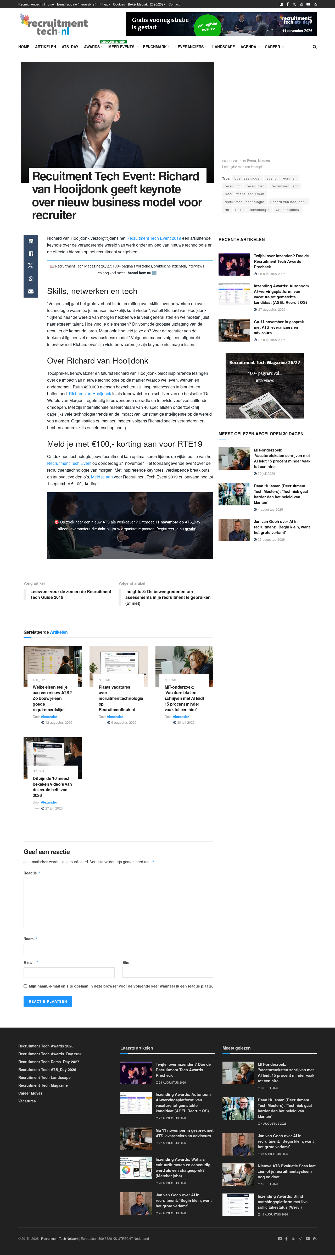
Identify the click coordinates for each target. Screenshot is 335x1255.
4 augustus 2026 (270, 509)
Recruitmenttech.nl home (36, 4)
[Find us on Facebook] (288, 4)
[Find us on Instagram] (301, 4)
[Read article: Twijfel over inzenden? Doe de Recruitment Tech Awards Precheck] (234, 264)
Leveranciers (189, 46)
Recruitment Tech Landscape (44, 1077)
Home (23, 46)
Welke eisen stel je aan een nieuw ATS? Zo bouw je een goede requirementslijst (52, 698)
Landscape (223, 46)
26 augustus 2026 (172, 1182)
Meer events (121, 46)
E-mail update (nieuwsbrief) (76, 4)
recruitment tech (285, 186)
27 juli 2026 (53, 808)
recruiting (233, 186)
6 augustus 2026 (123, 722)
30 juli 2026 (185, 722)
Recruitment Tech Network (60, 1238)
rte (227, 209)
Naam (30, 938)
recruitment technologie (244, 201)
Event (251, 160)
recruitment (256, 186)
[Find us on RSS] (315, 4)
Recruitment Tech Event (244, 194)
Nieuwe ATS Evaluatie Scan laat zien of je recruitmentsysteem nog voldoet (287, 1171)
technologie (260, 209)
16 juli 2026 (269, 1184)
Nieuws (264, 160)
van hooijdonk (287, 209)
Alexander (49, 716)
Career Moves (30, 1093)
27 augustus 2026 (172, 1118)
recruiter (289, 178)
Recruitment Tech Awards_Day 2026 (50, 1053)
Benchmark (155, 46)
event (271, 178)
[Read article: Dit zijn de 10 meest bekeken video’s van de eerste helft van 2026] (53, 758)
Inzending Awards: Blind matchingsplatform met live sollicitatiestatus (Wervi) (283, 1201)
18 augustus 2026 (274, 1214)
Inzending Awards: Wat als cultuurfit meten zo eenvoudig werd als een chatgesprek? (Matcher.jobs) (183, 1167)
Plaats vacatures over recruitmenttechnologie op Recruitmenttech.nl (121, 698)
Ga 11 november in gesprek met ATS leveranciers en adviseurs (279, 327)
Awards (93, 45)
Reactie (32, 872)
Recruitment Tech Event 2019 (153, 238)
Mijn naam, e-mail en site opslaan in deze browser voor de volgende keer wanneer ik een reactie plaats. (121, 986)
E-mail (31, 962)
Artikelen (45, 46)
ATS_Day (70, 46)
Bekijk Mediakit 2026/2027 (146, 4)
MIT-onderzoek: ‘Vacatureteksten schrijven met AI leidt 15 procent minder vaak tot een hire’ (184, 698)
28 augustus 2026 (172, 1082)
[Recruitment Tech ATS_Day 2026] (221, 23)
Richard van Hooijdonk (90, 394)
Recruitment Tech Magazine (43, 1085)
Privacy (104, 4)
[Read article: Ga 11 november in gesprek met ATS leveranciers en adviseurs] (234, 330)
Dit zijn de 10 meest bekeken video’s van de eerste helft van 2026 (52, 786)
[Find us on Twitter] (294, 4)
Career (272, 46)
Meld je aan (102, 477)
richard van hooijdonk (288, 201)
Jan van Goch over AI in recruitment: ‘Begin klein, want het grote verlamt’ (282, 526)
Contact (174, 4)
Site (125, 962)
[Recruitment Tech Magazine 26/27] (265, 385)
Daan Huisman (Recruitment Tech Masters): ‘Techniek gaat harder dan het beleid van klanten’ (281, 494)
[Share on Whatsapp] (31, 278)
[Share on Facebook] (31, 253)
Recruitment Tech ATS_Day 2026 (47, 1069)
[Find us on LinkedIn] (281, 4)
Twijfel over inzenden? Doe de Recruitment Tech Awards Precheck (281, 261)
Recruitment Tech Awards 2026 (46, 1045)
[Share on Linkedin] (31, 241)
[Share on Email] (31, 291)
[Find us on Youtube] (308, 4)
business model (247, 178)
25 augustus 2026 (271, 539)
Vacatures (27, 1100)
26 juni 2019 (231, 160)
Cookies (119, 4)
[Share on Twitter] (31, 266)
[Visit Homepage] (54, 24)
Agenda (248, 46)
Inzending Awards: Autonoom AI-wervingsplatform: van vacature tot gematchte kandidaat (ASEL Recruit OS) (281, 294)
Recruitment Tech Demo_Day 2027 (48, 1061)
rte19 (239, 209)
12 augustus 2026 (58, 722)
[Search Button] (315, 47)
